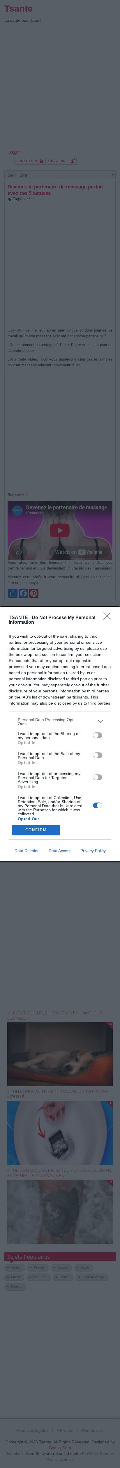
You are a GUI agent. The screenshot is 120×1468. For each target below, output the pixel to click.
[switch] (97, 735)
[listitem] (60, 722)
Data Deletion (27, 850)
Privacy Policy (93, 850)
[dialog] (60, 734)
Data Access (60, 850)
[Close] (108, 617)
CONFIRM (36, 830)
